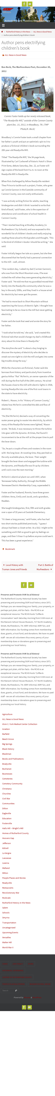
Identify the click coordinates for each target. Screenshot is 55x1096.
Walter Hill (7, 941)
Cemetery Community (12, 782)
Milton (5, 871)
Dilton (5, 807)
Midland (6, 866)
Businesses (7, 772)
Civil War (6, 797)
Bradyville (6, 762)
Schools (5, 911)
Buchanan (6, 767)
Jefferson (6, 841)
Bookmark (10, 548)
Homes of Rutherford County (15, 831)
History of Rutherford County (17, 976)
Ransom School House (40, 982)
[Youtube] (30, 4)
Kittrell (5, 846)
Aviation (6, 727)
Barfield (5, 732)
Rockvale (6, 896)
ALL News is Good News (42, 32)
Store (30, 962)
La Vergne (6, 851)
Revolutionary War (10, 891)
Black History (8, 747)
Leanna (5, 861)
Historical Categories (12, 969)
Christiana (6, 787)
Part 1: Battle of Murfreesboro (45, 565)
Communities (8, 802)
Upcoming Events (10, 931)
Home (4, 962)
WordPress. (37, 996)
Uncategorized (8, 926)
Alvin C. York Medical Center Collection (19, 722)
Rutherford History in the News (18, 32)
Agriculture (7, 712)
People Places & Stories (13, 982)
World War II (7, 945)
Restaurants (7, 886)
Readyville (7, 881)
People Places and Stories (14, 876)
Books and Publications (13, 757)
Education (6, 816)
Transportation (9, 921)
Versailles (6, 936)
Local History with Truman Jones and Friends (14, 565)
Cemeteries (7, 777)
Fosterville (7, 822)
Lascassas (6, 856)
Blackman (6, 752)
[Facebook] (24, 4)
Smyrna (5, 916)
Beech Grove (8, 737)
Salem (5, 906)
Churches (6, 792)
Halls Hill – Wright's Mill (12, 827)
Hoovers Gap (8, 836)
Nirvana (27, 996)
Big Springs (7, 742)
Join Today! (17, 962)
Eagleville (6, 812)
